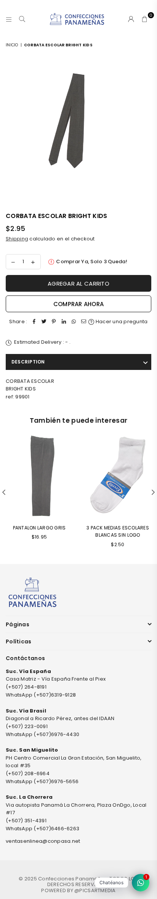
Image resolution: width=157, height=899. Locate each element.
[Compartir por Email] (83, 322)
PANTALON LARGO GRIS (39, 528)
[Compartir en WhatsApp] (73, 322)
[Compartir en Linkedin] (64, 322)
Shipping (17, 238)
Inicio (12, 45)
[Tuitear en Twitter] (44, 322)
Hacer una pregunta (121, 321)
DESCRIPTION (28, 362)
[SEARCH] (22, 19)
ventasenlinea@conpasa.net (43, 841)
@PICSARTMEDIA (94, 890)
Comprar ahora (78, 304)
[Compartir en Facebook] (34, 322)
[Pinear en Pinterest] (54, 322)
